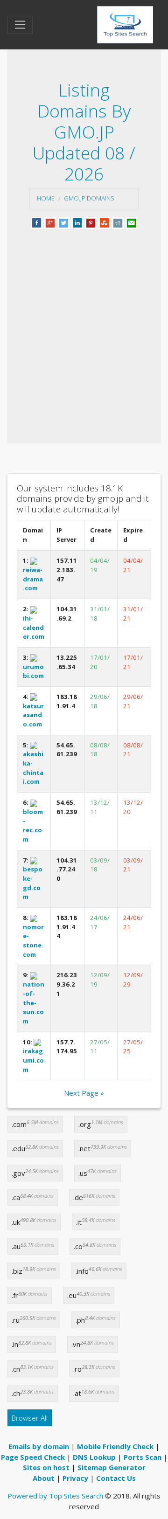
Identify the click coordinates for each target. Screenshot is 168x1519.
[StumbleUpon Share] (104, 222)
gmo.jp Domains (89, 198)
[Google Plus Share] (50, 222)
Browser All (30, 1417)
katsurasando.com (33, 715)
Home (46, 198)
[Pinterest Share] (91, 222)
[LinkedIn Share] (77, 222)
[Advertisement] (84, 325)
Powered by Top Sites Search (55, 1495)
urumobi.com (33, 671)
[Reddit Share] (118, 222)
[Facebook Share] (36, 222)
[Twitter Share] (64, 222)
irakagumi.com (33, 1060)
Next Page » (84, 1093)
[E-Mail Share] (131, 222)
